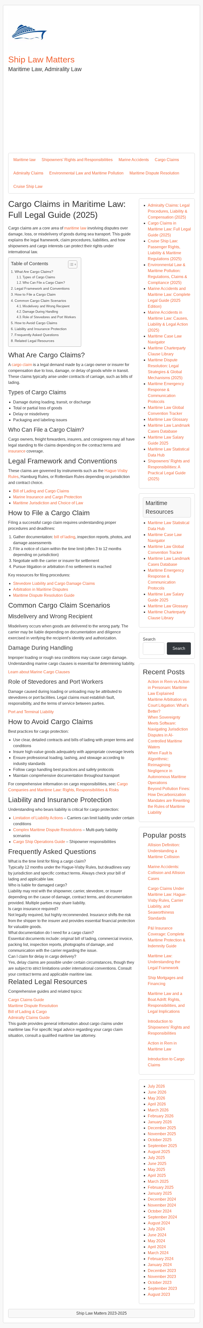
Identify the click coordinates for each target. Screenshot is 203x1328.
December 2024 (162, 1199)
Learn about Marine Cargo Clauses (39, 672)
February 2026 (161, 1116)
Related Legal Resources (34, 341)
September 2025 (162, 1146)
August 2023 (159, 1294)
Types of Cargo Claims (39, 277)
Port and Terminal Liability (31, 712)
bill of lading (64, 537)
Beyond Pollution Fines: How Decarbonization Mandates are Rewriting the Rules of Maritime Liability (169, 801)
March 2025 (158, 1181)
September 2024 (162, 1217)
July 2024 (156, 1229)
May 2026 (156, 1098)
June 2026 (157, 1092)
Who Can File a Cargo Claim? (44, 282)
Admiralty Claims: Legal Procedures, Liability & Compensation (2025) (169, 211)
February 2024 (161, 1259)
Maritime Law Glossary (168, 419)
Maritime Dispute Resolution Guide (44, 595)
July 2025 (156, 1158)
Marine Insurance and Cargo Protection (47, 497)
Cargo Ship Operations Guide (39, 842)
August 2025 (159, 1152)
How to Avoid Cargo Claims (36, 323)
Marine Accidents (134, 160)
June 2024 (157, 1235)
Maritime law (24, 160)
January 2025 (160, 1193)
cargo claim (22, 365)
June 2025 (157, 1163)
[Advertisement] (101, 110)
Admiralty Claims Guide (29, 1018)
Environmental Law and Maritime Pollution (86, 173)
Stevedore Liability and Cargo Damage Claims (54, 583)
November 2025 (162, 1134)
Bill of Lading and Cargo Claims (41, 491)
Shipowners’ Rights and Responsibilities (77, 160)
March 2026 (158, 1110)
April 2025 (157, 1175)
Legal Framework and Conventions (42, 288)
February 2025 (161, 1187)
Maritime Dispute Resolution (154, 173)
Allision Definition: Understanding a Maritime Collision (164, 851)
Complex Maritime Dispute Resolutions (47, 830)
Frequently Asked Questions (37, 335)
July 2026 (156, 1086)
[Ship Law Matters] (29, 51)
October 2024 (160, 1211)
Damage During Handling (40, 311)
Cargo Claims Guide (26, 1000)
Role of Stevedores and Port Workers (49, 317)
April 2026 (157, 1104)
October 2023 (160, 1282)
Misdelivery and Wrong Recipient (46, 306)
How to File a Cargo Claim (35, 294)
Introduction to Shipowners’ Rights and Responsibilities (169, 1027)
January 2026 (160, 1122)
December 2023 (162, 1271)
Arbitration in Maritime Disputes (40, 589)
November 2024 (162, 1205)
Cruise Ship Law (28, 186)
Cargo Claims (167, 160)
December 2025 (162, 1128)
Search (149, 639)
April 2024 (157, 1247)
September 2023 (162, 1288)
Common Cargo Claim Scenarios (40, 301)
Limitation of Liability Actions (38, 818)
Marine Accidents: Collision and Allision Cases (166, 873)
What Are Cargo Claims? (34, 272)
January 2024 (160, 1265)
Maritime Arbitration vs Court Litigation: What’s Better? (168, 705)
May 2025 (156, 1169)
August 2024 (159, 1223)
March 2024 (158, 1253)
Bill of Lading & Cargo (27, 1012)
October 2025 (160, 1140)
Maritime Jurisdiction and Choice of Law (48, 503)
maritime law (75, 228)
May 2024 (156, 1241)
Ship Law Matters (41, 59)
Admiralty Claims (28, 173)
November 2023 (162, 1276)
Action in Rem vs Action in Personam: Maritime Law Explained (168, 687)
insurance (16, 451)
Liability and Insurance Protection (41, 329)
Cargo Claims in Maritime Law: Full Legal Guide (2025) (169, 229)
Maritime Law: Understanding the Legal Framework (164, 962)
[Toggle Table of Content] (70, 264)
